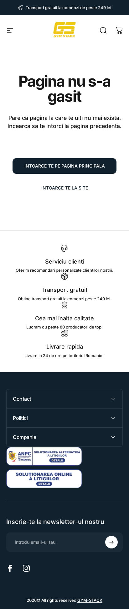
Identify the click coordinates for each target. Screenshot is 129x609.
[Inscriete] (111, 542)
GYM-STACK (89, 600)
